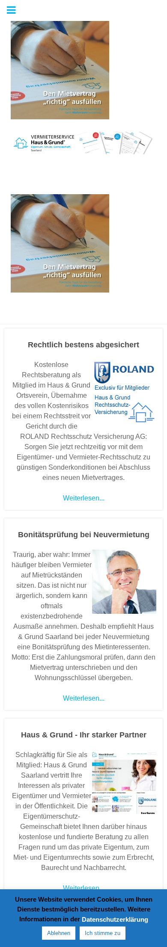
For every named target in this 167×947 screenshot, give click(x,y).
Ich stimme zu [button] (102, 933)
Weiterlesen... (83, 498)
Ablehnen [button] (58, 933)
